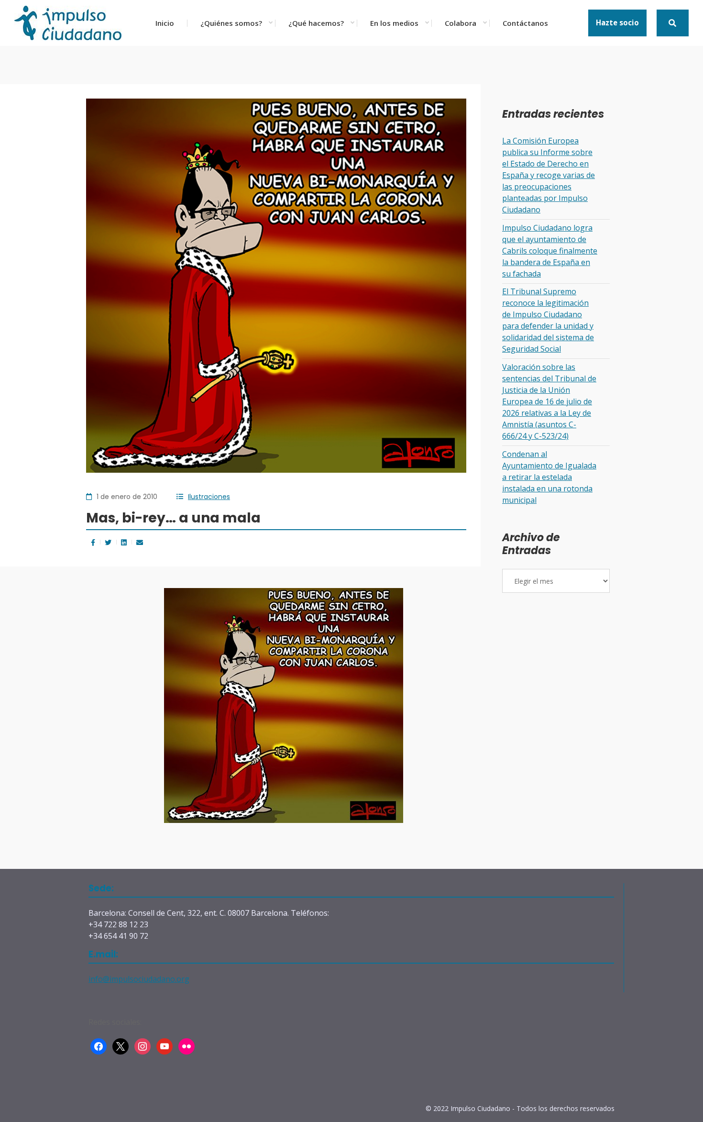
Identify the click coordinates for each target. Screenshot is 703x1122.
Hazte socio (617, 22)
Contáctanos (525, 23)
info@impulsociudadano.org (138, 979)
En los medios (394, 23)
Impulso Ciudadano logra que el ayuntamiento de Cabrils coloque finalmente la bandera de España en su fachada (549, 250)
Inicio (164, 23)
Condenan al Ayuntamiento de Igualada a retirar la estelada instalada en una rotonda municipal (549, 477)
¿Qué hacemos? (316, 23)
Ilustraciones (209, 496)
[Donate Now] (673, 23)
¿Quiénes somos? (231, 23)
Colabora (460, 23)
